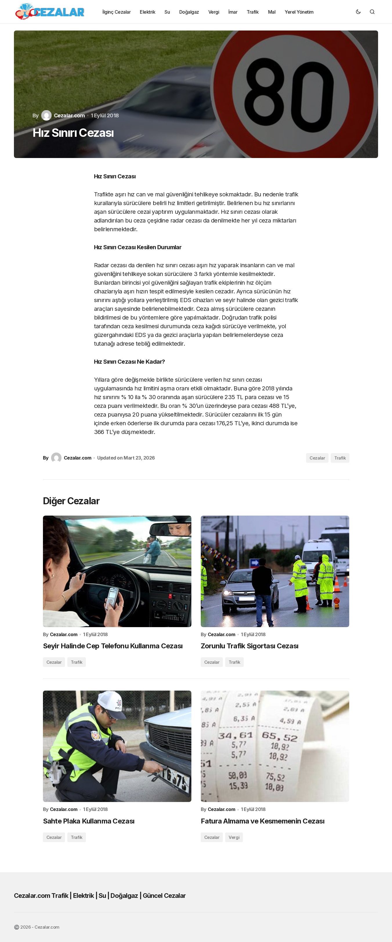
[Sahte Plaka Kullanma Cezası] (117, 746)
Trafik (340, 458)
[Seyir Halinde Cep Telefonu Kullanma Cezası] (117, 571)
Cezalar (317, 458)
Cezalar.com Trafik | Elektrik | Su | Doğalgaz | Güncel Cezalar (100, 895)
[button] (358, 11)
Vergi (234, 837)
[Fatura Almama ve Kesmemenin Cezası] (275, 746)
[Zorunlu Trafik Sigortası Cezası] (275, 571)
